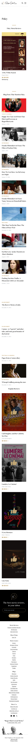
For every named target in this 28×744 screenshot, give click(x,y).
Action (14, 643)
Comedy (14, 647)
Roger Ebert (14, 699)
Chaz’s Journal (14, 676)
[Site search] (22, 3)
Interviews (14, 684)
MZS (14, 680)
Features (14, 694)
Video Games (14, 690)
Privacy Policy (14, 740)
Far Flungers (14, 682)
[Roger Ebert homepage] (9, 3)
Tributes (14, 686)
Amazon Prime (14, 645)
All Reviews (14, 629)
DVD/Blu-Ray (14, 688)
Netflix (14, 660)
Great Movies (14, 678)
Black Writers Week (14, 692)
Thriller (14, 668)
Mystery (14, 657)
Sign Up (14, 637)
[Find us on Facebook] (11, 716)
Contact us (14, 708)
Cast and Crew (14, 631)
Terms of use (14, 739)
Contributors (14, 713)
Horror (14, 653)
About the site (14, 706)
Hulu (14, 655)
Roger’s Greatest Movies (14, 627)
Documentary (14, 649)
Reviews (14, 674)
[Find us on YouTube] (14, 715)
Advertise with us (14, 711)
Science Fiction (14, 664)
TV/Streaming (14, 697)
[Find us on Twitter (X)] (16, 716)
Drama (14, 651)
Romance (14, 662)
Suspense (14, 666)
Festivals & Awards (14, 701)
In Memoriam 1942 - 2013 (14, 722)
